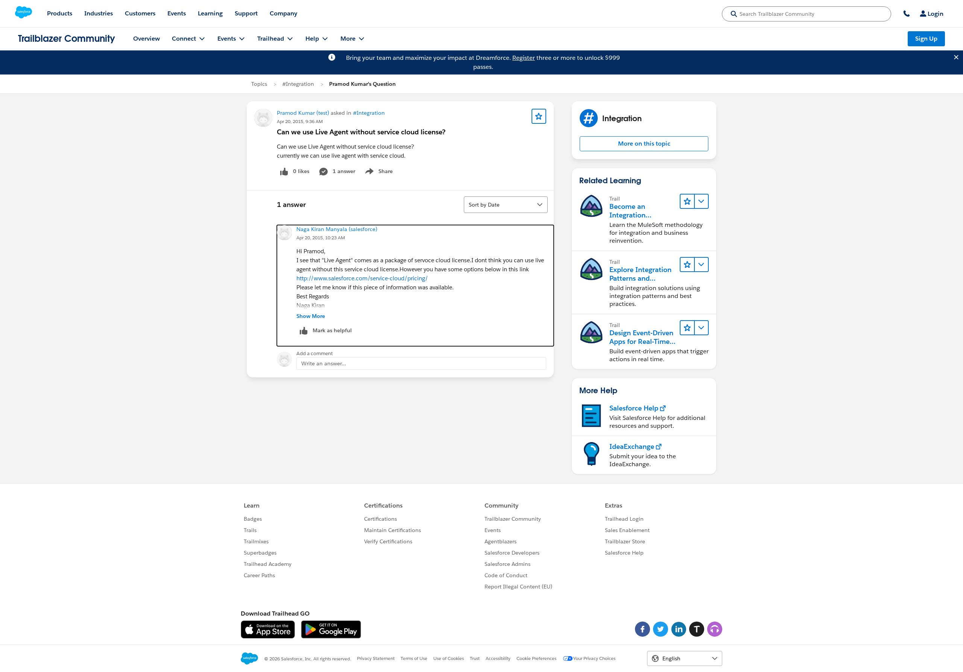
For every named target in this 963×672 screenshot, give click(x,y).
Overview (146, 39)
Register (523, 58)
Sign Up (926, 39)
